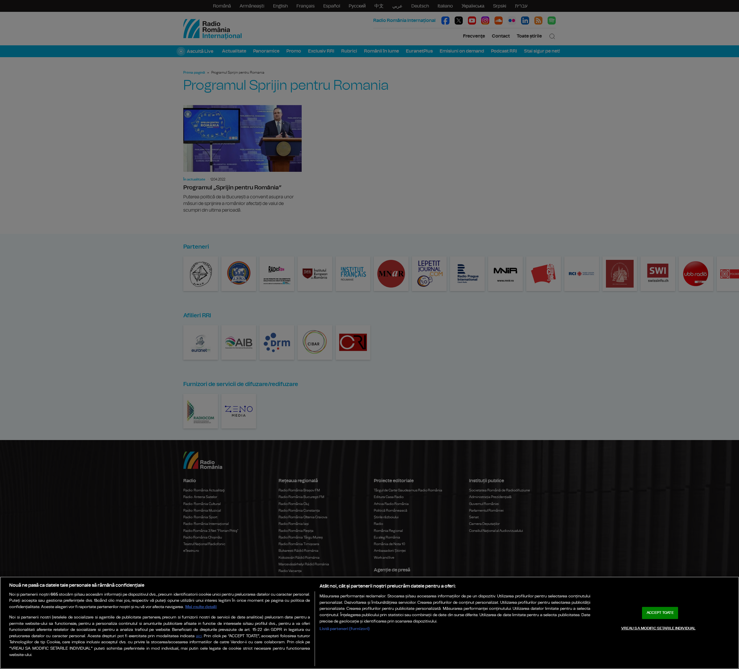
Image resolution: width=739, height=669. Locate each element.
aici (199, 636)
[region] (369, 623)
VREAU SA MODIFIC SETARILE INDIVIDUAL (658, 628)
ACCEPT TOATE (660, 613)
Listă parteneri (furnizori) (345, 629)
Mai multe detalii (201, 607)
